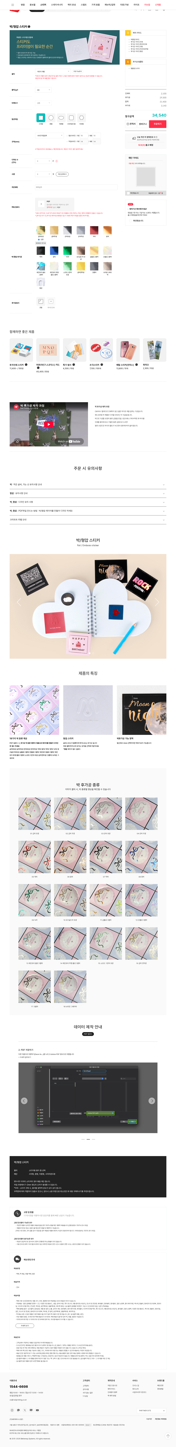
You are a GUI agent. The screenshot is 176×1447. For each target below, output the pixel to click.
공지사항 (86, 1389)
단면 (42, 240)
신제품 (158, 4)
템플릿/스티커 (135, 68)
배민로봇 (160, 1385)
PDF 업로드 (88, 1034)
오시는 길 (135, 1385)
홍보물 (32, 4)
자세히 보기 (25, 1326)
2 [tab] (88, 1140)
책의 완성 (72, 4)
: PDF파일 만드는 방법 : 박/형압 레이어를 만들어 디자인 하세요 (41, 511)
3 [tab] (93, 1140)
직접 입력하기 (62, 174)
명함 (23, 4)
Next (152, 1101)
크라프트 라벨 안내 (18, 519)
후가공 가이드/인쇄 (137, 42)
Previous (24, 1101)
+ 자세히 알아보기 (24, 1057)
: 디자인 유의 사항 (21, 502)
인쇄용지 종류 (112, 1392)
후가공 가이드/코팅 (137, 47)
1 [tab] (82, 1140)
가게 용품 (96, 4)
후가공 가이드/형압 (137, 51)
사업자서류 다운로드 (139, 1392)
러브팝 (147, 4)
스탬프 (84, 4)
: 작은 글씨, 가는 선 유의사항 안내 (26, 484)
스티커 (43, 4)
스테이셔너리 (57, 4)
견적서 (132, 124)
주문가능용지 (78, 71)
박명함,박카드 (135, 39)
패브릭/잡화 (110, 4)
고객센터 (86, 1386)
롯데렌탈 (160, 1389)
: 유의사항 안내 (19, 493)
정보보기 (88, 1425)
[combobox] (53, 71)
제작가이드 (111, 1389)
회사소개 (135, 1389)
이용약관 (149, 1419)
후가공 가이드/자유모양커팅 (139, 49)
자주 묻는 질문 (88, 1393)
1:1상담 (85, 1396)
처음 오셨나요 (112, 1385)
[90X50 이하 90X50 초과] (40, 243)
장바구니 (143, 124)
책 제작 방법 (112, 1396)
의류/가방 (124, 4)
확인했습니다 (134, 193)
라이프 (136, 4)
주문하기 (158, 124)
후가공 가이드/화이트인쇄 (139, 44)
